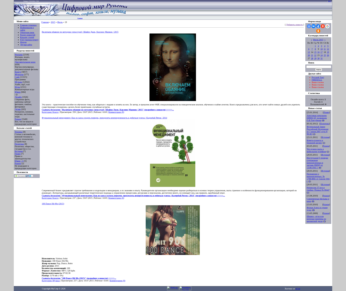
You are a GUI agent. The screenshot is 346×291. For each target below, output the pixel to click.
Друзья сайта (26, 44)
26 (328, 55)
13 (309, 52)
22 (315, 55)
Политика (19, 144)
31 (321, 58)
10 (321, 49)
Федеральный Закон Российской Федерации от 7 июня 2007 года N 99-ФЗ (317, 130)
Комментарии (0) (116, 112)
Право (18, 154)
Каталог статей (27, 37)
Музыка (18, 82)
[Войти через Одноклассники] (318, 31)
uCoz (298, 288)
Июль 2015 (318, 40)
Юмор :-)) (19, 161)
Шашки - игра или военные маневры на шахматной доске (316, 218)
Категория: (47, 112)
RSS (329, 1)
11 (325, 49)
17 (321, 52)
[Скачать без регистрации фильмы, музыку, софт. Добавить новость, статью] (37, 15)
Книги (18, 72)
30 (318, 58)
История (19, 151)
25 (325, 55)
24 (321, 55)
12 (328, 49)
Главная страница (28, 25)
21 (312, 55)
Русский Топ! (318, 77)
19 (328, 52)
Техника (18, 132)
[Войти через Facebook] (318, 26)
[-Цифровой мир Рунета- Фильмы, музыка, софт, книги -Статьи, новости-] (94, 15)
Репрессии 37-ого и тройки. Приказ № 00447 (318, 188)
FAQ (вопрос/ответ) (29, 40)
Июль (60, 22)
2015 (53, 22)
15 (315, 52)
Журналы (19, 74)
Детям (18, 109)
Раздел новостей (27, 35)
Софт (17, 77)
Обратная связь (27, 32)
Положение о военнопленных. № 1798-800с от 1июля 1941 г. (318, 177)
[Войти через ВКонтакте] (314, 26)
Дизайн (18, 97)
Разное (18, 119)
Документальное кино (25, 62)
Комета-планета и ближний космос (315, 141)
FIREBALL (317, 80)
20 (309, 55)
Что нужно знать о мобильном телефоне (316, 150)
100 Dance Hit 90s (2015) (53, 204)
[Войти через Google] (327, 26)
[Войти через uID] (309, 26)
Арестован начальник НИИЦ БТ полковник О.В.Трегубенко (317, 118)
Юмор (18, 92)
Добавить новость (294, 24)
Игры (17, 87)
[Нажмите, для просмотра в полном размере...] (172, 100)
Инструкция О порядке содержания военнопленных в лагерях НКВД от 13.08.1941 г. (317, 163)
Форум (23, 42)
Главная (79, 18)
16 (318, 52)
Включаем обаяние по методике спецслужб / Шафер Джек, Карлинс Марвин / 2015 (80, 32)
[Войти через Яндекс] (323, 26)
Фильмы (19, 54)
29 (315, 58)
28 (312, 58)
